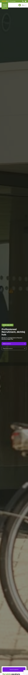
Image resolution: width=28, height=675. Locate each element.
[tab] (14, 669)
